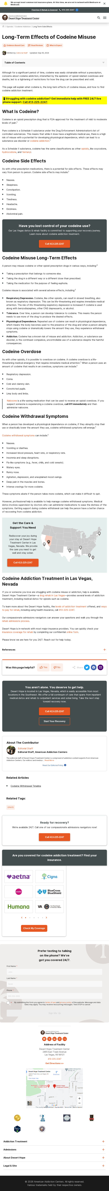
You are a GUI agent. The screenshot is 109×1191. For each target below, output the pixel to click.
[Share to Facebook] (94, 667)
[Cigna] (49, 876)
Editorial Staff (22, 53)
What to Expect (56, 45)
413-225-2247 (68, 10)
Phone (9, 990)
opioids (9, 27)
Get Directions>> (54, 1063)
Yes (45, 667)
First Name (11, 966)
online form (72, 632)
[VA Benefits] (49, 906)
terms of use (50, 1002)
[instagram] (59, 1039)
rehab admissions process (15, 621)
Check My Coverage (34, 928)
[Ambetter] (18, 891)
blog (64, 1039)
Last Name (11, 978)
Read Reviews (37, 45)
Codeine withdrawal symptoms (18, 435)
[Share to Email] (100, 667)
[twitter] (49, 1039)
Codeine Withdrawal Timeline (26, 786)
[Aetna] (18, 876)
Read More (49, 760)
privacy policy (66, 1002)
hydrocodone (9, 152)
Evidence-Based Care (15, 45)
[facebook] (44, 1039)
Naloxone (12, 400)
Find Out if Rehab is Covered (44, 10)
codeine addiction (23, 27)
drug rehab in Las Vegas (52, 595)
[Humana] (18, 906)
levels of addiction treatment (70, 606)
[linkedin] (54, 1039)
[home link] (3, 26)
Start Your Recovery (54, 721)
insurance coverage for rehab (17, 632)
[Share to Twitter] (87, 667)
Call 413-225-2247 (54, 244)
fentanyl (26, 152)
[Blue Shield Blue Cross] (49, 891)
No (58, 667)
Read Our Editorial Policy (53, 765)
